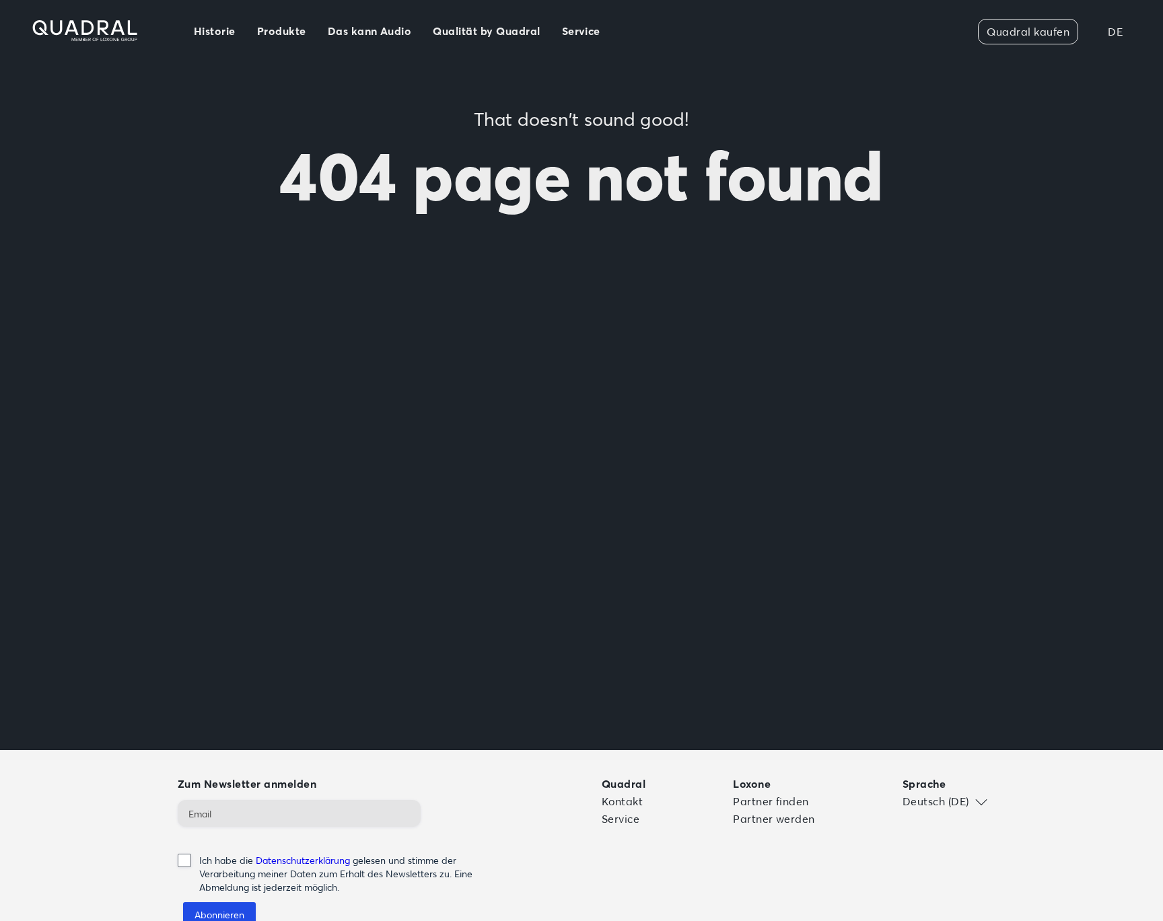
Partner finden (771, 801)
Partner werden (774, 818)
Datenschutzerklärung (303, 860)
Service (620, 818)
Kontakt (622, 801)
